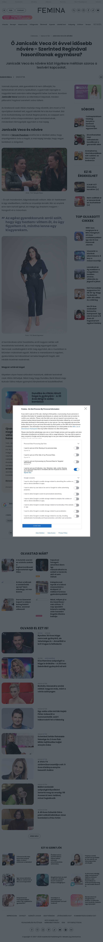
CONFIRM (37, 526)
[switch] (76, 448)
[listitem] (51, 444)
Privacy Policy (63, 533)
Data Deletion (40, 533)
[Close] (86, 409)
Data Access (51, 533)
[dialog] (51, 471)
